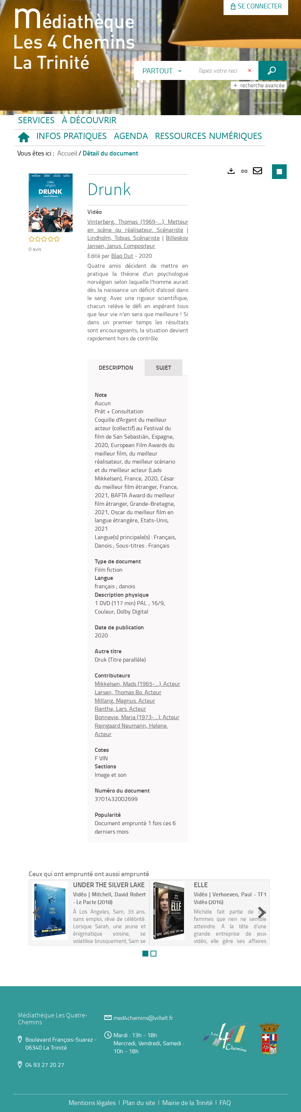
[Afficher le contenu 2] (153, 953)
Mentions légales (92, 1102)
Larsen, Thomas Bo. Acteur (128, 692)
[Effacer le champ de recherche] (250, 70)
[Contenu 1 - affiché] (145, 953)
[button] (71, 137)
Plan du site (139, 1102)
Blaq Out (122, 256)
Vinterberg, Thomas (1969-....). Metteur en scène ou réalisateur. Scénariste (137, 225)
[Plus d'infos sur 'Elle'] (170, 910)
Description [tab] (116, 367)
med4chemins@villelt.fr (143, 1018)
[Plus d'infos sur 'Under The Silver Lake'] (49, 910)
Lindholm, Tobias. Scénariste (123, 238)
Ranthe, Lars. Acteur (120, 709)
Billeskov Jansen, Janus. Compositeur (137, 242)
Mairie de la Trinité (187, 1102)
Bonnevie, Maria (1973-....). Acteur (137, 717)
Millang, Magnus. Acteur (125, 700)
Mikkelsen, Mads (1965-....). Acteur (137, 684)
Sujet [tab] (163, 367)
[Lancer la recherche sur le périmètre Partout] (272, 70)
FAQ (225, 1102)
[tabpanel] (138, 613)
